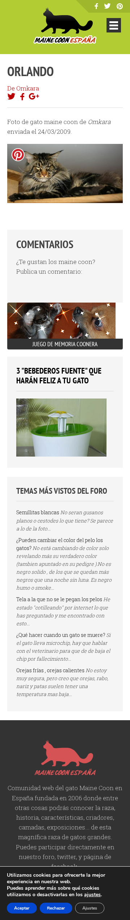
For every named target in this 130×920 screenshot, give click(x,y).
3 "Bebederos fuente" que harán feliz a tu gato (58, 375)
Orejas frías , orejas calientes (50, 670)
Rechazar (56, 908)
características (62, 817)
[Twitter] (107, 6)
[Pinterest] (120, 7)
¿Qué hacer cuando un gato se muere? (60, 634)
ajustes (92, 895)
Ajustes (89, 908)
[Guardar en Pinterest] (18, 154)
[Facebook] (96, 7)
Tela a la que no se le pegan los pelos (59, 599)
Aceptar (22, 908)
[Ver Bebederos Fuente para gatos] (61, 454)
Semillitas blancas (37, 512)
